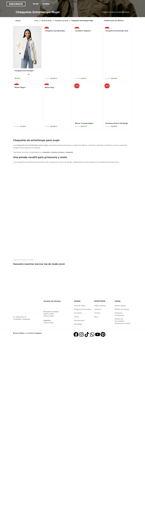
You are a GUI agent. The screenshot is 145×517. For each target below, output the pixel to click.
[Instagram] (81, 334)
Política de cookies (122, 309)
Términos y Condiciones (119, 314)
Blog (96, 317)
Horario (97, 313)
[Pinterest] (102, 334)
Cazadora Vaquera (83, 31)
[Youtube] (97, 334)
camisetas (46, 152)
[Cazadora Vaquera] (88, 27)
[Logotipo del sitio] (16, 4)
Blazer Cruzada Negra (84, 123)
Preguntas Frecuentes (82, 309)
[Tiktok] (86, 334)
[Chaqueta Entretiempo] (27, 47)
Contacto (97, 309)
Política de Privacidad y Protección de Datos (122, 321)
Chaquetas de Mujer (61, 20)
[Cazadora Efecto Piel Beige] (118, 102)
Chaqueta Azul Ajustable (55, 31)
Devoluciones (79, 320)
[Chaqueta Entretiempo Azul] (118, 27)
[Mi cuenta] (131, 4)
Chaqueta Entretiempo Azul (116, 31)
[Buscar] (127, 4)
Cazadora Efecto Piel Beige (116, 123)
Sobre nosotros (100, 306)
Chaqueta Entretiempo (24, 71)
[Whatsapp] (92, 334)
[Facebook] (76, 334)
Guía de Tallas (79, 306)
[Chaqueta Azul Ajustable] (57, 27)
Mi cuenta (78, 313)
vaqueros (69, 152)
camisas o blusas (57, 152)
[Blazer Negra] (27, 84)
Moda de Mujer (46, 20)
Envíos (76, 317)
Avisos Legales (120, 306)
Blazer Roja (49, 87)
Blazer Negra (20, 87)
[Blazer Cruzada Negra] (88, 102)
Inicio (36, 20)
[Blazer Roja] (57, 84)
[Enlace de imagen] (21, 267)
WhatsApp (78, 324)
